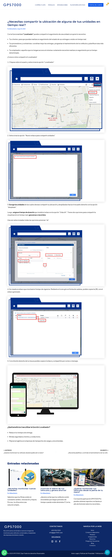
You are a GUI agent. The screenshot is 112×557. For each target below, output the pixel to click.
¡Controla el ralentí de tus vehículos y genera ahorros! (53, 489)
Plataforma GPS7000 (77, 5)
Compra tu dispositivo (92, 532)
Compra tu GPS (40, 5)
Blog (92, 543)
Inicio (92, 530)
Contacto (92, 545)
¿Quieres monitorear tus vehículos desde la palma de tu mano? (88, 490)
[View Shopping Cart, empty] (106, 4)
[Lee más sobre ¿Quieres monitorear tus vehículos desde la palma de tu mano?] (89, 477)
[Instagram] (56, 541)
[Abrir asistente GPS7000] (107, 552)
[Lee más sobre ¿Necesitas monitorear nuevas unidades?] (22, 477)
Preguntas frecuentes (92, 541)
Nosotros (92, 539)
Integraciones (62, 5)
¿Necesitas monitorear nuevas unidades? (21, 489)
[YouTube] (52, 541)
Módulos (51, 5)
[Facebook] (60, 541)
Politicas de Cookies (101, 553)
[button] (95, 5)
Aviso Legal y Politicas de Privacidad (82, 553)
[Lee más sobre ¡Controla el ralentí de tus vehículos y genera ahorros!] (56, 477)
